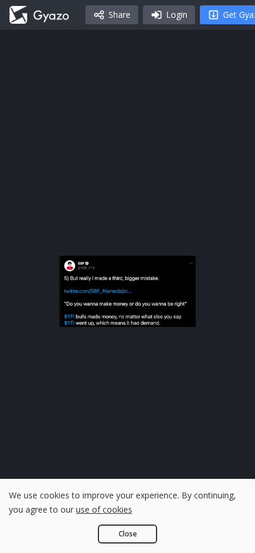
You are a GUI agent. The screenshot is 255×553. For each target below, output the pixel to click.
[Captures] (39, 15)
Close (128, 534)
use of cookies (104, 509)
